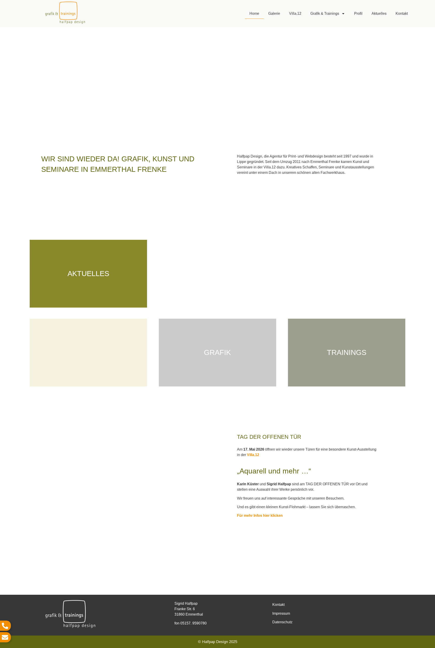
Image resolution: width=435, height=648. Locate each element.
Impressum (281, 613)
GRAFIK (217, 352)
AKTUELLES (88, 273)
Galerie (274, 13)
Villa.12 (295, 13)
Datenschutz (282, 622)
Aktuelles (379, 13)
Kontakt (402, 13)
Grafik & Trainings (324, 13)
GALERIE (217, 273)
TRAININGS (346, 352)
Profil (358, 13)
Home (254, 13)
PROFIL (347, 273)
